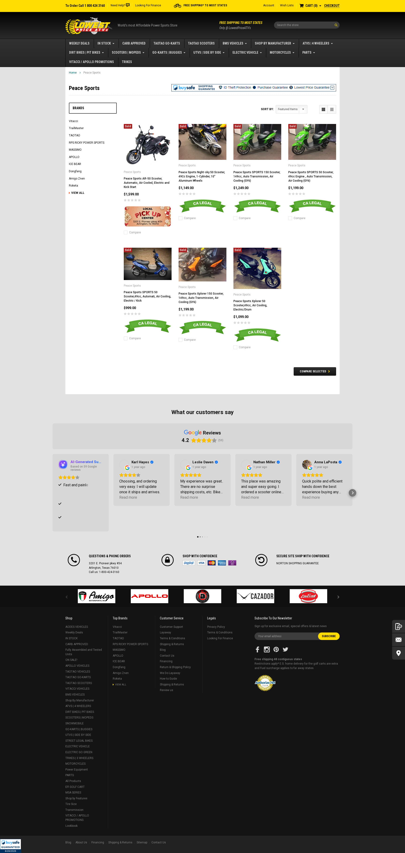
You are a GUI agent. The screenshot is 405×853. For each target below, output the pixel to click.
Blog (163, 649)
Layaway (165, 632)
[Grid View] (323, 109)
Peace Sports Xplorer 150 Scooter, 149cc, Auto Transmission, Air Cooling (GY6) (201, 298)
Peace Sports (92, 72)
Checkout (332, 5)
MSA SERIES (73, 792)
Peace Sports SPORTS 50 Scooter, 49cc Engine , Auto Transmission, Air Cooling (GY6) (311, 176)
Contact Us (167, 655)
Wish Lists (287, 5)
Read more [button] (128, 497)
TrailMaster (76, 128)
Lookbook (71, 825)
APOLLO (74, 157)
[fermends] (255, 596)
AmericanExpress (222, 562)
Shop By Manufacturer (273, 43)
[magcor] (202, 596)
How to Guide (168, 678)
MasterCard (212, 562)
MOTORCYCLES (280, 52)
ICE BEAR (75, 164)
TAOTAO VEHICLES (77, 671)
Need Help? (118, 5)
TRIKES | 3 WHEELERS (79, 758)
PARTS (306, 52)
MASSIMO (75, 149)
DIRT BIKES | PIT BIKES (84, 52)
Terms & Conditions (172, 638)
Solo (232, 562)
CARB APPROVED (134, 43)
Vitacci (73, 121)
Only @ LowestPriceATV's (240, 25)
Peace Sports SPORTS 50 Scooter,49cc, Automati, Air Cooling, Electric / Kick (147, 296)
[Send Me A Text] (398, 626)
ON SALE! (71, 660)
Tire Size (71, 804)
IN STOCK (104, 43)
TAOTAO (74, 135)
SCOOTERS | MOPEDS (126, 52)
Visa (201, 562)
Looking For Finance (148, 5)
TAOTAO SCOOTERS (201, 43)
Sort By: (267, 109)
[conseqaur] (308, 596)
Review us (166, 690)
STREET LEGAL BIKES (79, 740)
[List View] (332, 109)
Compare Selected (313, 371)
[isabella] (149, 596)
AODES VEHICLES (76, 627)
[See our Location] (398, 653)
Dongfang (75, 171)
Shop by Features (76, 798)
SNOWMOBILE (74, 723)
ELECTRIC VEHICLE (245, 52)
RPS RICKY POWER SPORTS (86, 142)
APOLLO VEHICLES (77, 665)
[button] (10, 846)
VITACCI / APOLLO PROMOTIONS (91, 62)
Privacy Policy (216, 627)
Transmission (74, 810)
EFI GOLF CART (75, 787)
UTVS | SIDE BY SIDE (207, 52)
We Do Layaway (170, 673)
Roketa (73, 185)
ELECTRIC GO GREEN (78, 752)
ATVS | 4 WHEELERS (316, 43)
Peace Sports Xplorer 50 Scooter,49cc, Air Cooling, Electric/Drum (250, 305)
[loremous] (96, 596)
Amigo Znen (77, 178)
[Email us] (398, 639)
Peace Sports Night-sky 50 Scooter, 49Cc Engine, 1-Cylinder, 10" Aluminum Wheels (202, 176)
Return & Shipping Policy (175, 667)
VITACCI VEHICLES (77, 688)
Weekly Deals (79, 43)
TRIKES (127, 62)
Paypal (189, 562)
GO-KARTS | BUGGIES (167, 52)
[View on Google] (124, 464)
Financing (166, 661)
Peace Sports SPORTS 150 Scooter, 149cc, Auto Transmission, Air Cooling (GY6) (256, 176)
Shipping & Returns (172, 644)
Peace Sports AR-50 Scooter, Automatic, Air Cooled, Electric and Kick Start (146, 183)
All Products (73, 781)
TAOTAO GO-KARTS (167, 43)
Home (73, 72)
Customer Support (171, 627)
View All (77, 193)
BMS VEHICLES (233, 43)
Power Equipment (76, 769)
